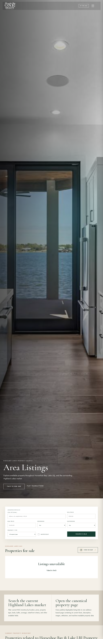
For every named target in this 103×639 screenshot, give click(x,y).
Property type (12, 530)
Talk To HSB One (14, 486)
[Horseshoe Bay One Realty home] (10, 6)
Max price (11, 521)
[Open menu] (93, 6)
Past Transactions (35, 486)
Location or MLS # (14, 511)
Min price (70, 512)
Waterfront (45, 534)
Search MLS (81, 534)
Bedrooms (40, 521)
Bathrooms (71, 521)
